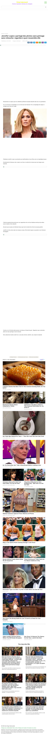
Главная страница (4, 33)
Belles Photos (13, 357)
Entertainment (22, 2)
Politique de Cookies (22, 727)
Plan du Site (15, 727)
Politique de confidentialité (6, 727)
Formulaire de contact (31, 727)
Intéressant (18, 40)
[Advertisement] (24, 20)
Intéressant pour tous (23, 357)
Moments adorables (34, 357)
